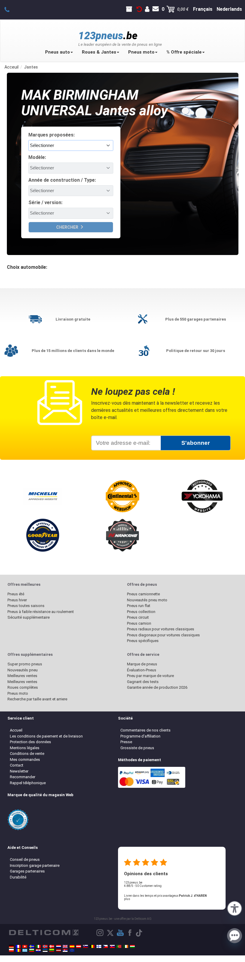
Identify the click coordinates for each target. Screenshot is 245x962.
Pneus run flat (138, 605)
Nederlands (229, 9)
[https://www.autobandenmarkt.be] (92, 946)
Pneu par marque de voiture (150, 675)
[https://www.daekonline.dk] (51, 946)
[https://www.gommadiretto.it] (38, 946)
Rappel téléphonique (28, 783)
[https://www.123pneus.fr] (18, 946)
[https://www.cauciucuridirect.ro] (18, 950)
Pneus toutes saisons (26, 605)
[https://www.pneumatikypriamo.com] (112, 946)
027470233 (10, 9)
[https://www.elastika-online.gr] (24, 950)
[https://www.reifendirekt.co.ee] (45, 950)
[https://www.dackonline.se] (31, 946)
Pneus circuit (138, 617)
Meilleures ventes (22, 675)
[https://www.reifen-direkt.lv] (58, 950)
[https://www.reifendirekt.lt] (51, 950)
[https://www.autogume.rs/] (65, 950)
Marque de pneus (142, 664)
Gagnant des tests (143, 681)
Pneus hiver (17, 600)
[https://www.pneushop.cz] (105, 946)
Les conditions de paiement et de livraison (46, 736)
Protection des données (30, 742)
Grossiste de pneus (137, 748)
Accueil (16, 730)
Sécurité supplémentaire (28, 617)
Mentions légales (24, 748)
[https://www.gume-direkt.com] (85, 946)
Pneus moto (141, 52)
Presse (126, 742)
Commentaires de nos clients (145, 730)
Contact (16, 765)
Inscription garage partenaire (34, 865)
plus (127, 899)
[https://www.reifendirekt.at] (78, 946)
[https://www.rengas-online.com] (99, 946)
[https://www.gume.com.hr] (38, 950)
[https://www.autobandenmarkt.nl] (58, 946)
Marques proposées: (51, 135)
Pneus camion (139, 623)
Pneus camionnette (143, 594)
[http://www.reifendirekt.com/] (72, 950)
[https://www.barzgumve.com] (31, 950)
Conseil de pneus (25, 859)
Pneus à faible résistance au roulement (40, 611)
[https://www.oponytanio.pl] (11, 950)
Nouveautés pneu (22, 670)
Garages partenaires (27, 871)
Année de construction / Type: (62, 180)
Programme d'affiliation (140, 736)
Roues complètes (22, 687)
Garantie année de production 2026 (157, 687)
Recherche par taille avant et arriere (37, 699)
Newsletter (19, 771)
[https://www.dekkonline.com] (45, 946)
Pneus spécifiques (143, 640)
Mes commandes (25, 759)
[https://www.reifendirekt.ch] (24, 946)
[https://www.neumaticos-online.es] (72, 946)
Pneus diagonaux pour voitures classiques (163, 635)
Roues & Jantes (99, 52)
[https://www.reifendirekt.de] (11, 946)
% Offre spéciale (184, 52)
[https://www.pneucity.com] (119, 946)
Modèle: (37, 157)
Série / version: (45, 202)
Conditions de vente (27, 753)
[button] (234, 908)
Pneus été (15, 594)
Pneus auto (57, 52)
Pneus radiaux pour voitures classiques (160, 629)
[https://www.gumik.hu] (132, 946)
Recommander (22, 777)
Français (202, 9)
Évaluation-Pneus (141, 670)
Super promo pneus (24, 664)
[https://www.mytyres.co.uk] (65, 946)
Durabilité (18, 877)
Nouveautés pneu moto (147, 600)
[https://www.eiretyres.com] (125, 946)
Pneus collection (141, 611)
